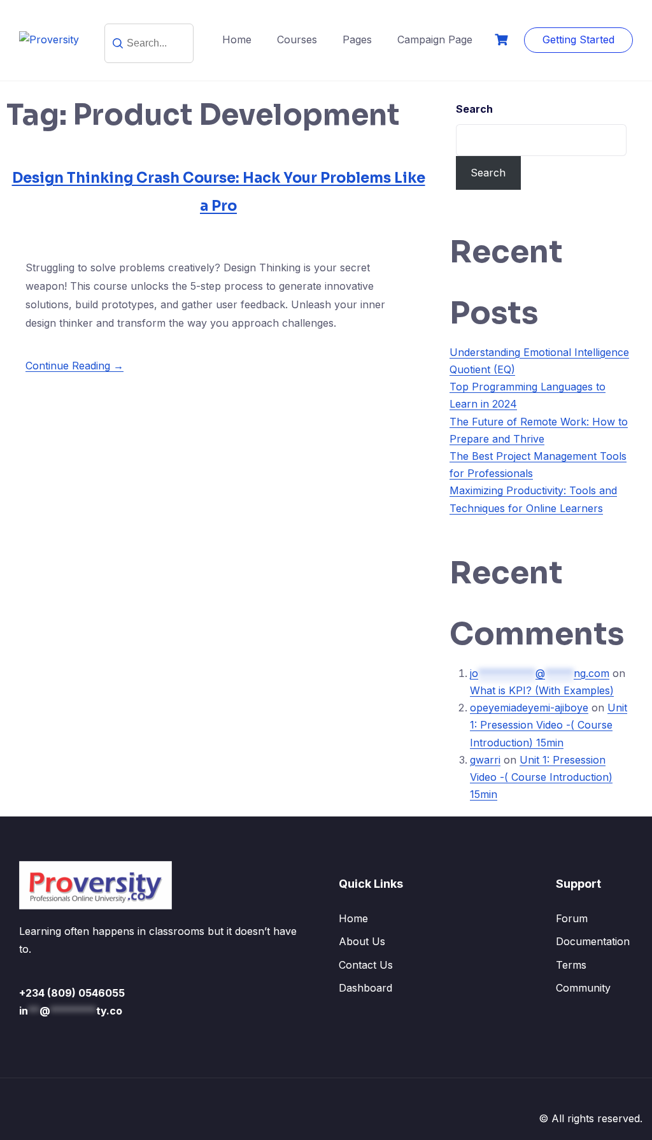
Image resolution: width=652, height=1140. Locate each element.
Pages (357, 39)
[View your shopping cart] (503, 40)
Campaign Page (434, 39)
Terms (571, 964)
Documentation (593, 941)
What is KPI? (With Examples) (542, 690)
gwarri (485, 759)
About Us (362, 941)
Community (583, 987)
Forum (572, 918)
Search (474, 109)
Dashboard (365, 987)
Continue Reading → (74, 365)
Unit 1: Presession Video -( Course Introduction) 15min (548, 724)
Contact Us (366, 964)
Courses (297, 39)
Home (237, 39)
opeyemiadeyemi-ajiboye (529, 707)
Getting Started (578, 39)
